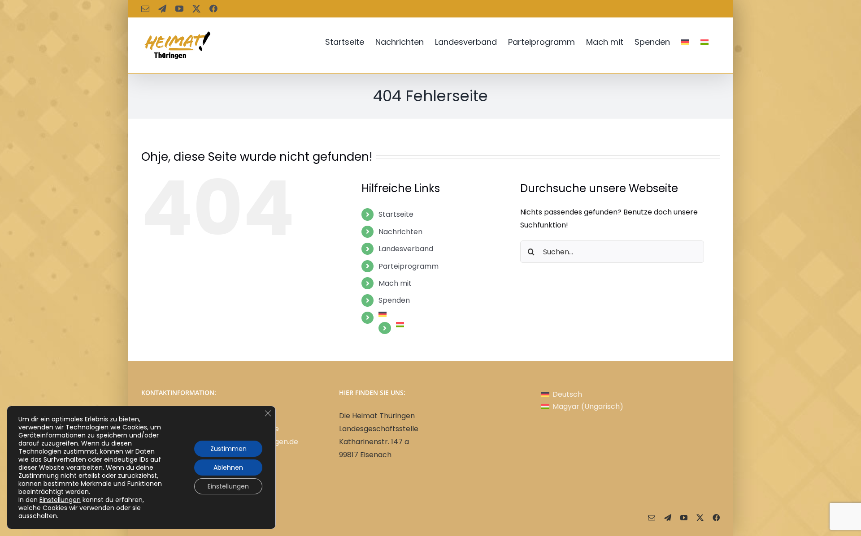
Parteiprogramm (408, 266)
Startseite (395, 214)
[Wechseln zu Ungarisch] (704, 42)
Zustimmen (228, 448)
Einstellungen (60, 500)
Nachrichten (400, 232)
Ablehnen (228, 467)
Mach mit (395, 283)
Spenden (394, 300)
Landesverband (405, 249)
